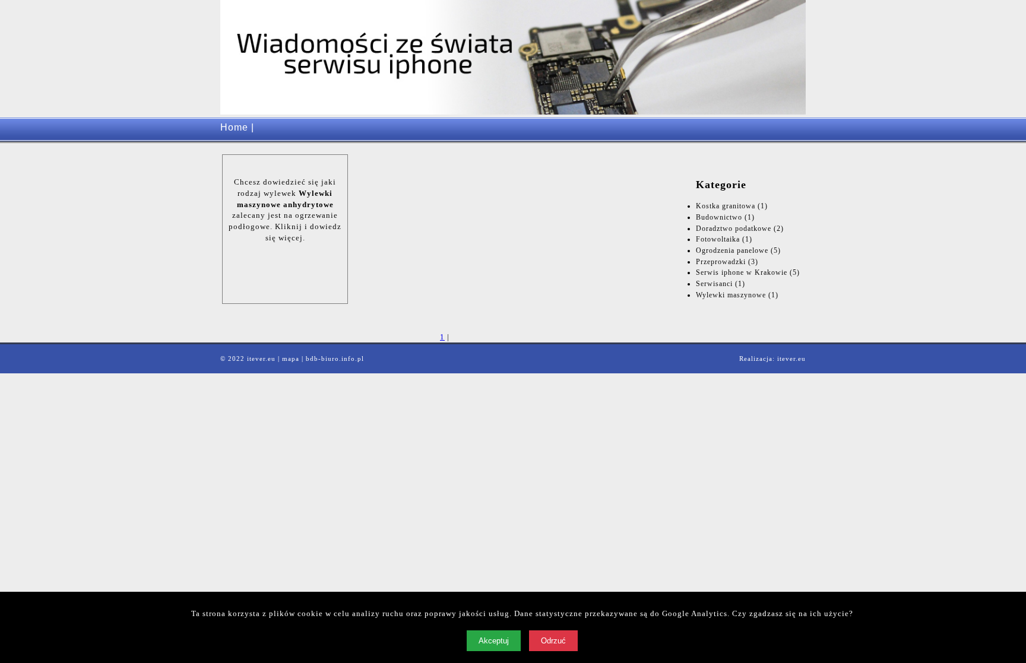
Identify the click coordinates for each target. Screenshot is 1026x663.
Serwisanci (714, 284)
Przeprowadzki (721, 262)
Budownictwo (719, 217)
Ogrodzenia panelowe (732, 250)
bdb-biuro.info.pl (335, 358)
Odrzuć (553, 640)
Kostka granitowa (725, 206)
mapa (290, 358)
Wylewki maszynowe (731, 295)
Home (234, 127)
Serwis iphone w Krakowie (741, 272)
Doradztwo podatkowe (733, 228)
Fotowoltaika (718, 239)
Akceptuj (494, 640)
